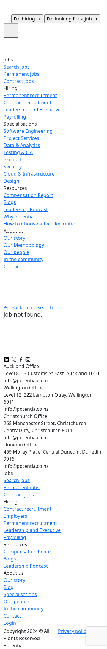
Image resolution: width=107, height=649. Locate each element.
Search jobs (17, 480)
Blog (9, 587)
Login (10, 623)
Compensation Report (28, 551)
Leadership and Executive (32, 530)
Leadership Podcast (26, 566)
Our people (16, 601)
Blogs (10, 558)
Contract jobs (19, 494)
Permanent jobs (22, 487)
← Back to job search (28, 307)
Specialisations (20, 594)
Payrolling (15, 537)
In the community (23, 608)
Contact (12, 615)
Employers (15, 516)
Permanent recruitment (30, 523)
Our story (14, 580)
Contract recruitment (27, 509)
